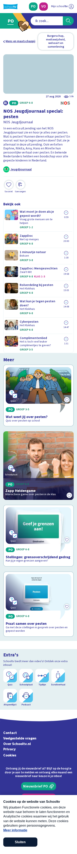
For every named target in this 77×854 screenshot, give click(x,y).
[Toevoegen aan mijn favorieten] (69, 495)
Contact (10, 732)
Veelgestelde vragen (19, 738)
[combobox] (47, 20)
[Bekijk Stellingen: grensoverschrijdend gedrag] (38, 536)
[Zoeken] (68, 20)
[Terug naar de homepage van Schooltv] (10, 6)
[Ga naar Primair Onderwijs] (11, 21)
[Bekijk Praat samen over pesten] (38, 604)
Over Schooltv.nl (17, 743)
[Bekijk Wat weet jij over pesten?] (38, 395)
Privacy (9, 749)
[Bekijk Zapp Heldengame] (38, 465)
